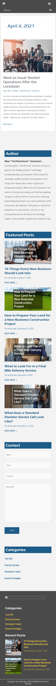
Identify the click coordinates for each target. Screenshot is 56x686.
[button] (49, 3)
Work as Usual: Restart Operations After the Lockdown (21, 82)
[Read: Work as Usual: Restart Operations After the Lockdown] (28, 55)
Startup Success (12, 565)
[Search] (50, 10)
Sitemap (28, 683)
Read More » (8, 124)
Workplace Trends (12, 571)
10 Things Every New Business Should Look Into (36, 644)
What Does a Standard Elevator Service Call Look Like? (24, 417)
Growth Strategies (13, 578)
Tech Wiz (7, 90)
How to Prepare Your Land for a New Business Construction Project (27, 319)
